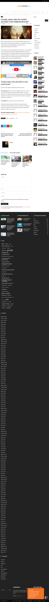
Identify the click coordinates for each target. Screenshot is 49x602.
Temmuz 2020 (4, 456)
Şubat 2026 (3, 328)
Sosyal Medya (26, 11)
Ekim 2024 (3, 358)
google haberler (4, 271)
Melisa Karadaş (41, 95)
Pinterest (9, 295)
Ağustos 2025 (4, 339)
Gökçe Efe (40, 133)
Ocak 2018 (3, 513)
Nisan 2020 (3, 462)
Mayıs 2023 (3, 391)
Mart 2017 (3, 533)
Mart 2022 (3, 418)
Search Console (8, 297)
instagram (4, 289)
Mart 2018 (3, 510)
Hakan (4, 23)
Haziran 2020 (4, 458)
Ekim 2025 (3, 335)
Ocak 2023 (3, 398)
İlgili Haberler (5, 152)
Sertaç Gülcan (41, 128)
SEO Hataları (9, 301)
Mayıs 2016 (3, 552)
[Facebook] (43, 1)
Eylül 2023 (3, 383)
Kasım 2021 (3, 425)
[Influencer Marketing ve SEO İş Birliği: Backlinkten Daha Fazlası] (27, 158)
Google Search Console (7, 280)
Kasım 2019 (3, 471)
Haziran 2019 (4, 481)
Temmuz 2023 (4, 387)
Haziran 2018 (4, 504)
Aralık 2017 (3, 515)
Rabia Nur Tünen (42, 114)
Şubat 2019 (3, 488)
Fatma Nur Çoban (42, 109)
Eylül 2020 (3, 452)
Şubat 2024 (3, 374)
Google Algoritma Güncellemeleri (8, 256)
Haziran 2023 (4, 389)
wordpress (4, 305)
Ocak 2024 (3, 376)
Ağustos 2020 (4, 454)
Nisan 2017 (3, 531)
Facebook (4, 250)
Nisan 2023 (3, 393)
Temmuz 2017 (4, 525)
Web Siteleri (36, 44)
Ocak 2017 (3, 536)
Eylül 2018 (3, 498)
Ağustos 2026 (4, 316)
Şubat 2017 (3, 534)
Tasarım (20, 11)
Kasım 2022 (3, 402)
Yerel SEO (3, 308)
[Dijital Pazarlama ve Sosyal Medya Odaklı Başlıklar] (3, 234)
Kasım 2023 (3, 379)
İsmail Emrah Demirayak (41, 57)
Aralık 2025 (3, 331)
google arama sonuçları (5, 265)
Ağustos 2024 (4, 362)
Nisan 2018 (3, 508)
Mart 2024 (3, 372)
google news (4, 275)
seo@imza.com (20, 595)
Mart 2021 (3, 441)
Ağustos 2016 (4, 546)
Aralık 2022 (3, 400)
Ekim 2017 (3, 519)
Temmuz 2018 (4, 502)
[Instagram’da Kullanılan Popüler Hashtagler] (19, 225)
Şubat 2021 (3, 443)
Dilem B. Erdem (41, 138)
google (7, 118)
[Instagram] (45, 1)
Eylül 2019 (3, 475)
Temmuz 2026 (4, 318)
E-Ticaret (36, 28)
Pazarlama (14, 11)
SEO (7, 11)
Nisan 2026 (3, 324)
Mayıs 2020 (3, 460)
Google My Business (7, 274)
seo (16, 118)
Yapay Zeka (36, 48)
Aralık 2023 (3, 377)
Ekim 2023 (3, 381)
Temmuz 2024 (4, 364)
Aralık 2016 (3, 538)
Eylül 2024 (3, 360)
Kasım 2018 (3, 494)
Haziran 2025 (4, 343)
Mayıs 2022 (3, 414)
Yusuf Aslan (41, 119)
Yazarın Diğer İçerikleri (15, 152)
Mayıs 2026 (3, 322)
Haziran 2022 (4, 412)
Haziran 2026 (4, 320)
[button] (47, 11)
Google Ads (5, 252)
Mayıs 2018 (3, 506)
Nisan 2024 (3, 370)
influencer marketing (5, 287)
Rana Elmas (40, 66)
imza (7, 600)
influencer (10, 285)
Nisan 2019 (3, 485)
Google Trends (4, 285)
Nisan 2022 (3, 416)
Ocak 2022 (3, 421)
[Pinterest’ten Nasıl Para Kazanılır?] (19, 230)
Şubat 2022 (3, 420)
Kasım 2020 (3, 448)
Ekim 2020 (3, 450)
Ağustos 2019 (4, 477)
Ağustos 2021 (4, 431)
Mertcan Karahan (42, 143)
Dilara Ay (40, 71)
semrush (3, 299)
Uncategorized (37, 42)
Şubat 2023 (3, 397)
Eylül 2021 (3, 429)
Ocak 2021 (3, 444)
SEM (10, 11)
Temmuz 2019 (4, 479)
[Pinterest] (8, 126)
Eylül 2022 (3, 406)
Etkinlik (32, 11)
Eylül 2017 (3, 521)
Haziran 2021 (4, 435)
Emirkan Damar (41, 80)
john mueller (6, 293)
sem (13, 297)
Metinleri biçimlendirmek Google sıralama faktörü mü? (25, 134)
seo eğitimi (4, 301)
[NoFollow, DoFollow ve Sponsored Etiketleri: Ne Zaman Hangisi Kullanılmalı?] (5, 157)
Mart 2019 (3, 487)
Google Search (5, 278)
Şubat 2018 (3, 511)
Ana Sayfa (2, 14)
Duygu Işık (40, 61)
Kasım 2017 (3, 517)
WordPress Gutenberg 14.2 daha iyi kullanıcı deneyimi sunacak (7, 135)
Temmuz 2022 (4, 410)
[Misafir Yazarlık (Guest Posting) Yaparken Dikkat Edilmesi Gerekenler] (16, 158)
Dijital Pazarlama (6, 246)
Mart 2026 (3, 326)
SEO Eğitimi (37, 11)
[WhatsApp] (11, 126)
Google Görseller (4, 267)
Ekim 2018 (3, 496)
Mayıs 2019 (3, 483)
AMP (3, 244)
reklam (3, 297)
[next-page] (4, 169)
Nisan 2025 (3, 347)
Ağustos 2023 (4, 385)
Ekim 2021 (3, 427)
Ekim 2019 (3, 473)
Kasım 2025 (3, 333)
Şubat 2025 (3, 351)
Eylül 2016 (3, 544)
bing (10, 244)
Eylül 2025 (3, 337)
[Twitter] (47, 1)
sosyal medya (5, 303)
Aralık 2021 (3, 423)
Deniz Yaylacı (41, 76)
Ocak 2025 (3, 353)
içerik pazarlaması (5, 291)
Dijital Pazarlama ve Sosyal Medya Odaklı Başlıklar (10, 234)
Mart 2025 (3, 349)
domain (12, 246)
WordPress (36, 46)
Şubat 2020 (3, 465)
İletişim (43, 11)
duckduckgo (4, 248)
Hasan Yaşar (41, 100)
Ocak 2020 (3, 467)
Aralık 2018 (3, 492)
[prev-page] (1, 169)
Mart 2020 (3, 464)
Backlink (6, 244)
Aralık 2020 (3, 446)
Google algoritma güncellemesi (6, 259)
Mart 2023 (3, 395)
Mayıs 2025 (3, 345)
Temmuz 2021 (4, 433)
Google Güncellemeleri (8, 269)
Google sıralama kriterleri (7, 283)
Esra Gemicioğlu (41, 104)
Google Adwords (6, 254)
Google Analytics (6, 261)
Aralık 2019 (3, 469)
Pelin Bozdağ (41, 123)
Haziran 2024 (4, 366)
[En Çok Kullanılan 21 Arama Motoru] (19, 219)
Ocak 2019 (3, 490)
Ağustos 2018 (4, 500)
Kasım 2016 (3, 540)
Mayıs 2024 (3, 368)
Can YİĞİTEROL (41, 85)
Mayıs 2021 (3, 437)
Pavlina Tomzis (41, 90)
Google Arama (12, 118)
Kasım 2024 (3, 356)
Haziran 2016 (4, 550)
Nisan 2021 (3, 439)
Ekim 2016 (3, 542)
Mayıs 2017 (3, 529)
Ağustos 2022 (4, 408)
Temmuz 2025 (4, 341)
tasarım (12, 304)
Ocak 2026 (3, 330)
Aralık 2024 (3, 354)
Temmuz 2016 (4, 548)
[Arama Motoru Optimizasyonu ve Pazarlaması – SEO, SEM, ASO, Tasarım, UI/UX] (24, 6)
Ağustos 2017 (4, 523)
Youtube (8, 308)
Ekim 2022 (3, 404)
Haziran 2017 (4, 527)
